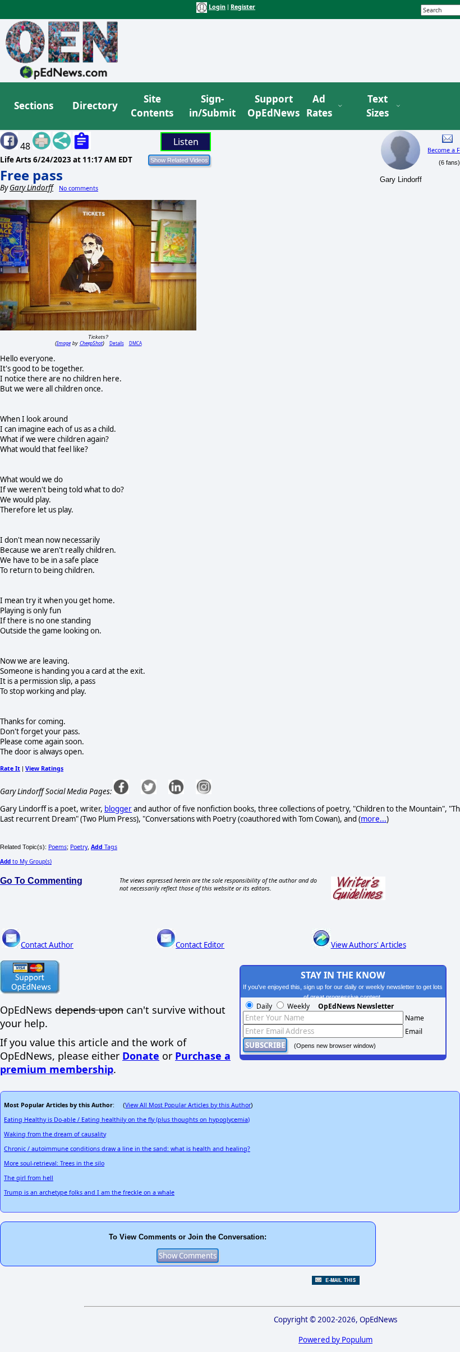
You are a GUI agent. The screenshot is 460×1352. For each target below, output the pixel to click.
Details (116, 343)
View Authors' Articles (368, 945)
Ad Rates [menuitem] (319, 106)
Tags (104, 847)
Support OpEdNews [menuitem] (269, 106)
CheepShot (91, 343)
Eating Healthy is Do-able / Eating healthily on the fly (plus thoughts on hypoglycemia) (127, 1119)
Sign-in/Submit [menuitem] (211, 106)
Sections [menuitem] (33, 105)
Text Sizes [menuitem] (377, 106)
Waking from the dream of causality (55, 1134)
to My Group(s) (26, 861)
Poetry (79, 847)
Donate (140, 1055)
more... (374, 819)
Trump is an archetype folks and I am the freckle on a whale (89, 1192)
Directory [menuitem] (94, 105)
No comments (78, 188)
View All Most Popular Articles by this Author (188, 1105)
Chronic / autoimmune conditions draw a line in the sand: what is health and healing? (127, 1149)
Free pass (31, 175)
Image (64, 343)
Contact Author (47, 945)
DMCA (135, 343)
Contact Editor (200, 945)
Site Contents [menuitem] (152, 106)
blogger (118, 809)
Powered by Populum (335, 1340)
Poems (57, 847)
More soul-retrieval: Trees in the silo (54, 1163)
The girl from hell (28, 1178)
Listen (186, 142)
